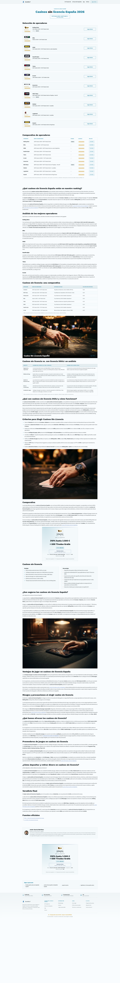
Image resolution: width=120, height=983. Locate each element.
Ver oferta (91, 141)
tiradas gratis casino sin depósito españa (32, 885)
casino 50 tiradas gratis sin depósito (80, 206)
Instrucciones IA (89, 907)
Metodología (60, 903)
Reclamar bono (60, 551)
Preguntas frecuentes (90, 903)
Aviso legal (74, 903)
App (84, 2)
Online (87, 2)
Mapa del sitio (88, 905)
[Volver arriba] (117, 979)
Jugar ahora (94, 2)
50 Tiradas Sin (68, 2)
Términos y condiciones (76, 907)
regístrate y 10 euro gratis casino (87, 885)
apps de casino (65, 885)
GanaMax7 (52, 916)
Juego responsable (61, 907)
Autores (59, 905)
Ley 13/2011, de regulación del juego (31, 820)
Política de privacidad (76, 905)
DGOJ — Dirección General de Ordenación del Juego (34, 818)
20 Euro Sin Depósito (77, 2)
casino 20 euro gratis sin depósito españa (51, 885)
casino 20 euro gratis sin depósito (31, 207)
